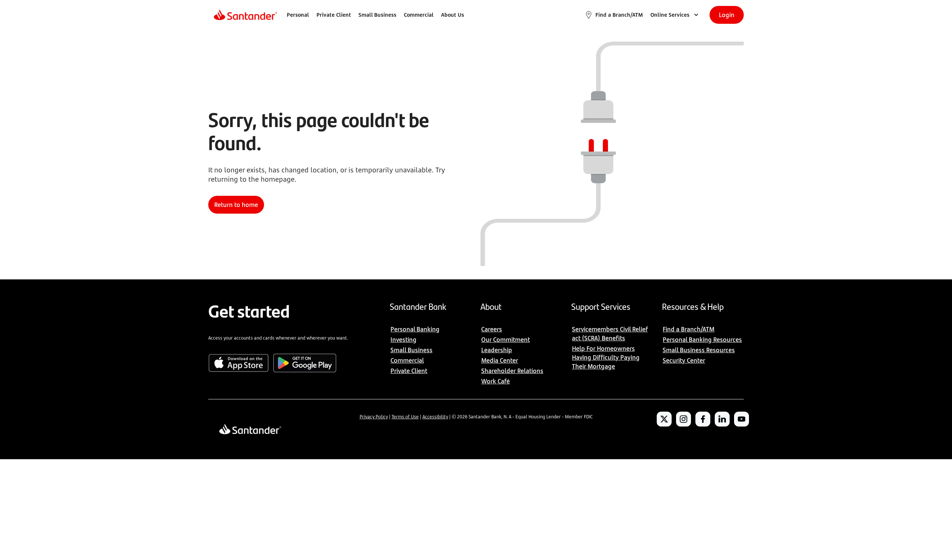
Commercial (419, 14)
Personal (298, 14)
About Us (452, 14)
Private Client (333, 14)
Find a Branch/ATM (619, 14)
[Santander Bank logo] (245, 15)
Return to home (236, 205)
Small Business (377, 14)
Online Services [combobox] (669, 14)
